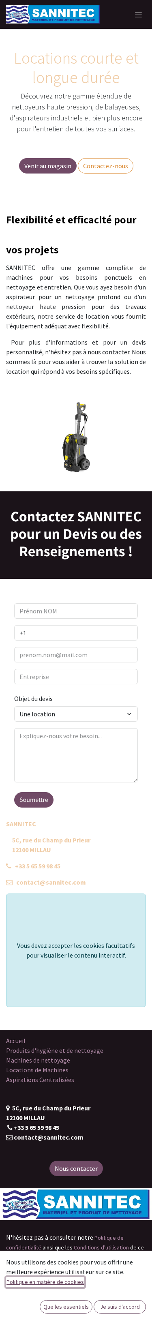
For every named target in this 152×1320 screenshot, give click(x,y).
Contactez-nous (105, 166)
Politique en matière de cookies (45, 1282)
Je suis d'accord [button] (120, 1306)
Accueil (16, 1041)
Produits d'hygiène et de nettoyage (54, 1050)
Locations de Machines (37, 1070)
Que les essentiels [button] (66, 1306)
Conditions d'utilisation (101, 1247)
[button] (34, 800)
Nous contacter (76, 1168)
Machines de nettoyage (38, 1060)
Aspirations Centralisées (40, 1080)
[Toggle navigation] (138, 14)
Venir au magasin (47, 166)
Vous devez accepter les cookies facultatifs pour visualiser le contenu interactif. (76, 950)
